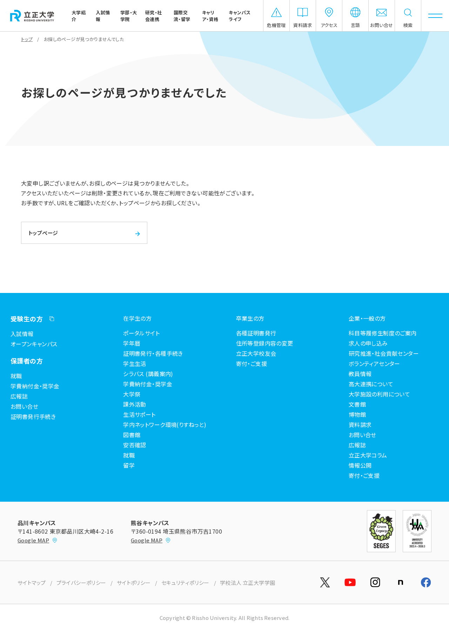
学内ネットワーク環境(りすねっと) (164, 424)
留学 (129, 465)
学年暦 (131, 343)
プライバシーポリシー (81, 582)
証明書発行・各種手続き (153, 353)
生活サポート (139, 414)
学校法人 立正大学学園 (247, 582)
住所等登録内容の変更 (264, 343)
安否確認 (134, 445)
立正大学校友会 (256, 353)
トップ (27, 39)
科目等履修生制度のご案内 (383, 333)
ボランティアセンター (374, 363)
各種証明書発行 (256, 333)
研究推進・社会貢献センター (384, 353)
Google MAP (33, 540)
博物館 (357, 414)
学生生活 (134, 363)
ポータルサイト (141, 333)
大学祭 (131, 394)
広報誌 (19, 396)
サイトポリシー (134, 582)
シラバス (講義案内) (148, 373)
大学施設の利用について (379, 394)
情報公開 (360, 465)
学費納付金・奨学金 (35, 386)
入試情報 (22, 333)
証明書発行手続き (33, 416)
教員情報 (360, 373)
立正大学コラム (368, 455)
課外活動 (134, 404)
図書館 (131, 434)
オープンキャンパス (34, 344)
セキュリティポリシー (185, 582)
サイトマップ (32, 582)
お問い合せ (24, 406)
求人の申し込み (368, 343)
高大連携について (371, 384)
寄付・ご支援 (251, 363)
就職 (16, 376)
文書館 (357, 404)
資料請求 (360, 424)
